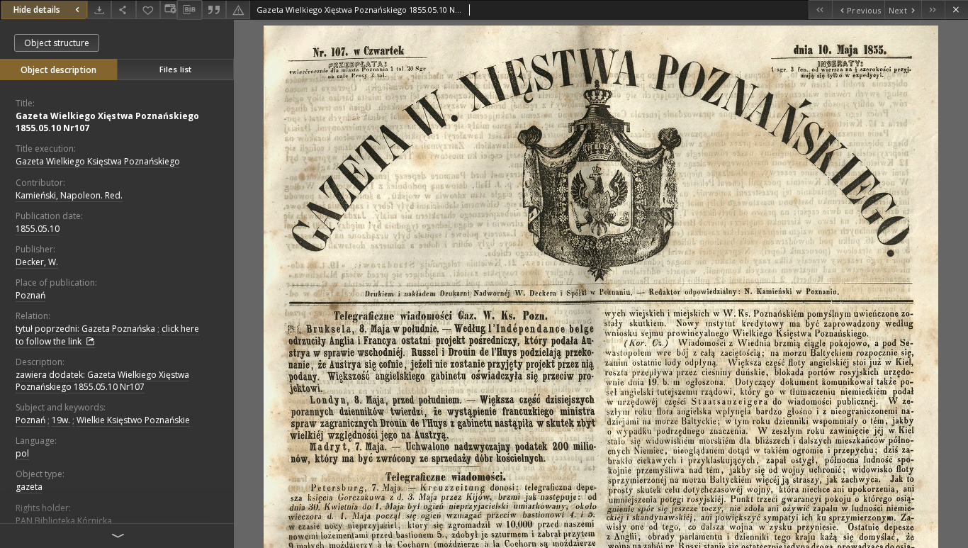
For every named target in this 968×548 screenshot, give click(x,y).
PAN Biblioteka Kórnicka (64, 521)
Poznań (30, 295)
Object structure (56, 43)
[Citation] (214, 9)
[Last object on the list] (933, 9)
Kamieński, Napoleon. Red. (69, 195)
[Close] (956, 9)
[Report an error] (238, 9)
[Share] (123, 9)
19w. (61, 420)
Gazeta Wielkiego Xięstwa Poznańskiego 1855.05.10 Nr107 (107, 122)
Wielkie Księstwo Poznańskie (133, 420)
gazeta (29, 487)
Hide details (36, 10)
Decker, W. (37, 262)
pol (22, 453)
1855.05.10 (38, 229)
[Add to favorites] (148, 9)
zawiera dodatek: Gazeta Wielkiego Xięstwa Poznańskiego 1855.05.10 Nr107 (102, 381)
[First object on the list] (820, 9)
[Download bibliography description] (189, 10)
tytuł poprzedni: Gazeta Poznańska (85, 329)
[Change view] (168, 9)
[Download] (99, 9)
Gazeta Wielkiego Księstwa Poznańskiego (98, 161)
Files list (175, 69)
